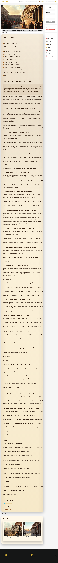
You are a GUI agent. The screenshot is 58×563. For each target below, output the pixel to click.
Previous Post (4, 513)
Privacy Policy (6, 556)
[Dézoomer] (56, 559)
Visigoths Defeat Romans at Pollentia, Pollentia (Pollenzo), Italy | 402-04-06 (12, 537)
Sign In (31, 555)
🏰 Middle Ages (4, 32)
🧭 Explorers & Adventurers (50, 58)
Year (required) (48, 7)
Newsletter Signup (33, 556)
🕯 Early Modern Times (49, 53)
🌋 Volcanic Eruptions (49, 38)
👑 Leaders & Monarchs (49, 44)
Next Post (41, 513)
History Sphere (4, 1)
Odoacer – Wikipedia (8, 503)
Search (50, 21)
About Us (5, 555)
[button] (23, 1)
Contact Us (5, 554)
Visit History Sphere (8, 509)
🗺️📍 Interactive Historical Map (51, 1)
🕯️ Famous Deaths (49, 55)
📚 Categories (21, 1)
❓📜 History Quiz (41, 1)
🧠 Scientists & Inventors (50, 56)
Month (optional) (48, 12)
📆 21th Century (48, 52)
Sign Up (31, 554)
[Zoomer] (56, 556)
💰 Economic (48, 47)
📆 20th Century (48, 50)
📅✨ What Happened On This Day (31, 1)
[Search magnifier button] (54, 29)
